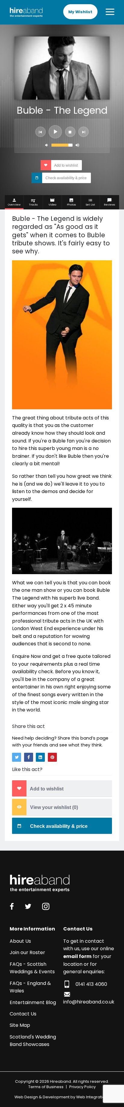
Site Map (20, 1025)
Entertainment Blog (33, 1002)
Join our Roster (27, 952)
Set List (90, 204)
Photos (71, 204)
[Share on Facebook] (28, 757)
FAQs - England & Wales (30, 987)
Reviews (109, 204)
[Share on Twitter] (16, 757)
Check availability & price (66, 178)
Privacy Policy (82, 1086)
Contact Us (23, 1013)
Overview (14, 204)
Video (52, 204)
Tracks (33, 204)
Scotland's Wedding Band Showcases (33, 1040)
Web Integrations (93, 1097)
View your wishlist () (53, 807)
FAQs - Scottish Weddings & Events (32, 968)
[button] (40, 132)
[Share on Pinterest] (52, 757)
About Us (20, 941)
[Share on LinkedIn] (40, 757)
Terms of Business (46, 1086)
